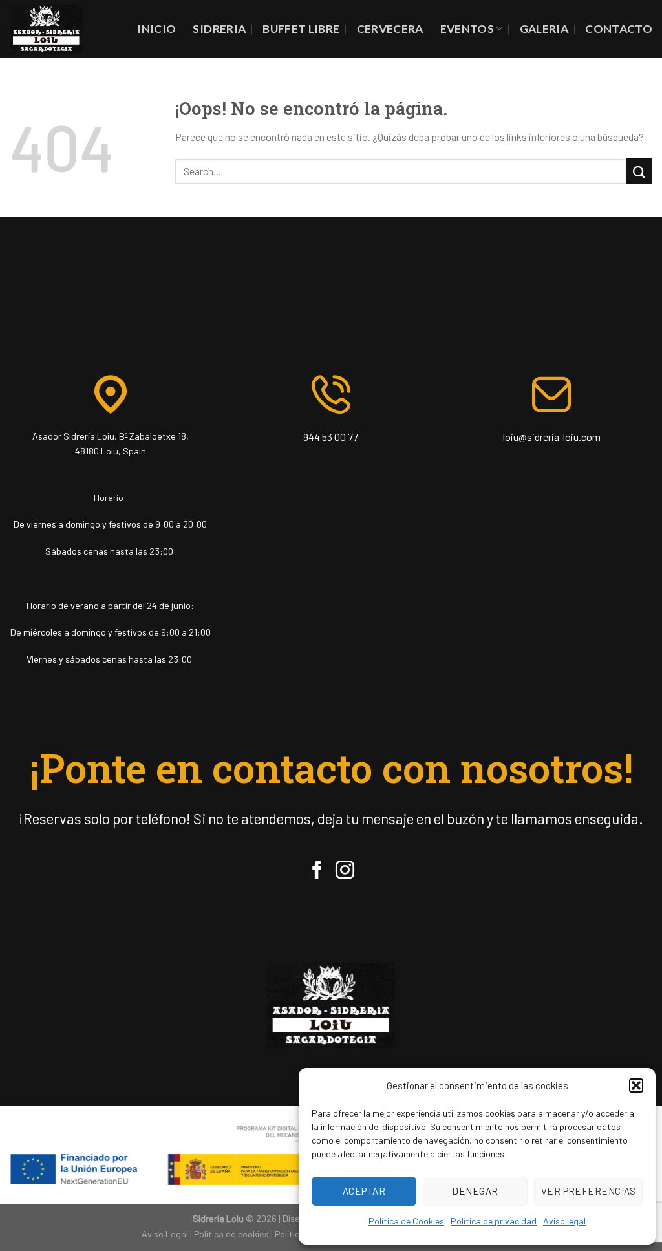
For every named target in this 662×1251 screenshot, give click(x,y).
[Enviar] (639, 171)
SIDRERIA (219, 29)
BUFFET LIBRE (300, 29)
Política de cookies (231, 1233)
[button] (636, 1085)
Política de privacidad (494, 1220)
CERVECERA (390, 29)
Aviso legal (564, 1220)
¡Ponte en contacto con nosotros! (331, 768)
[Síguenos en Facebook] (317, 871)
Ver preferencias (588, 1191)
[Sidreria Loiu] (46, 29)
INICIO (156, 29)
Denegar (475, 1191)
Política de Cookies (406, 1220)
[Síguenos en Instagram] (345, 871)
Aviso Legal (165, 1233)
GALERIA (544, 29)
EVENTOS (467, 29)
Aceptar (364, 1191)
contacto (618, 29)
